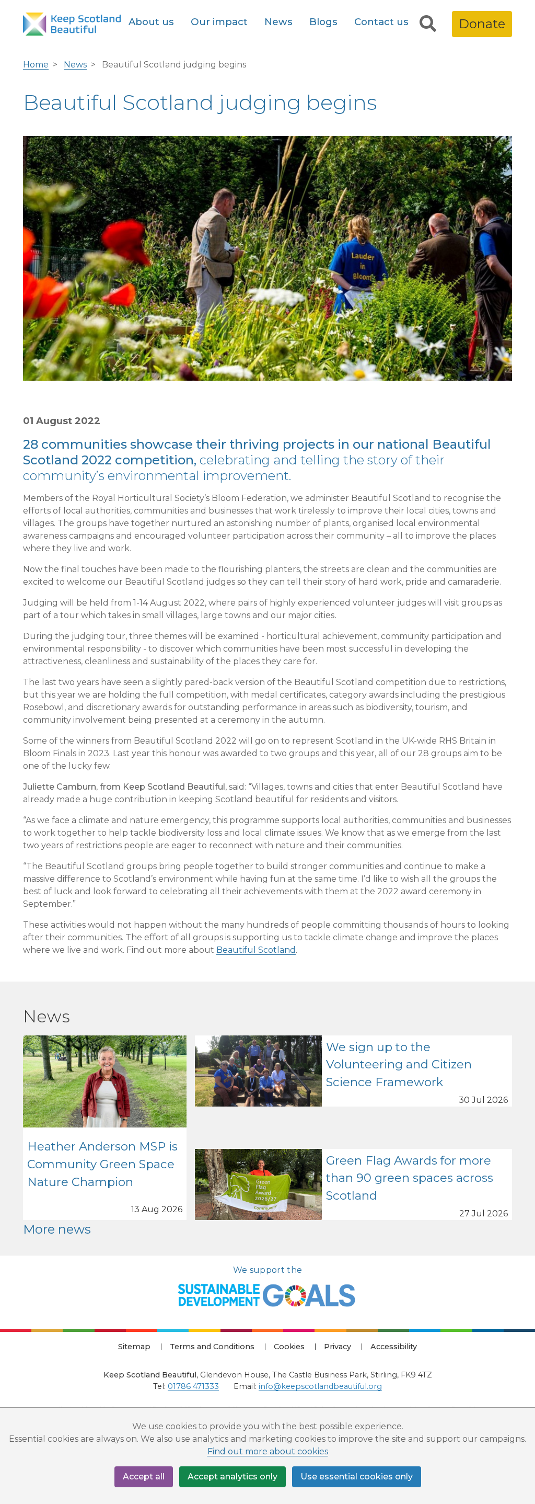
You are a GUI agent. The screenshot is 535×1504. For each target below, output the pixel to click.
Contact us (381, 22)
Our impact (219, 22)
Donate (482, 23)
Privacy (337, 1346)
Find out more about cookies (267, 1451)
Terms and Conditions (212, 1346)
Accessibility (393, 1346)
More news (57, 1229)
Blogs (323, 22)
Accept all (144, 1477)
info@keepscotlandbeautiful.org (320, 1386)
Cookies (289, 1346)
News (278, 22)
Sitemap (134, 1346)
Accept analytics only (232, 1477)
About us (151, 22)
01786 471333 (193, 1386)
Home (36, 65)
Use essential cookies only (356, 1477)
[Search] (427, 24)
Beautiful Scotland (256, 950)
